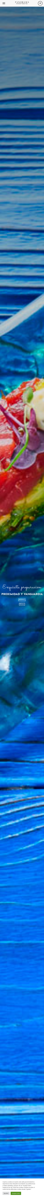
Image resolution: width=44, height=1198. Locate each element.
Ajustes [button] (6, 1193)
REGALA (22, 604)
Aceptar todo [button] (16, 1193)
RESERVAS (22, 599)
